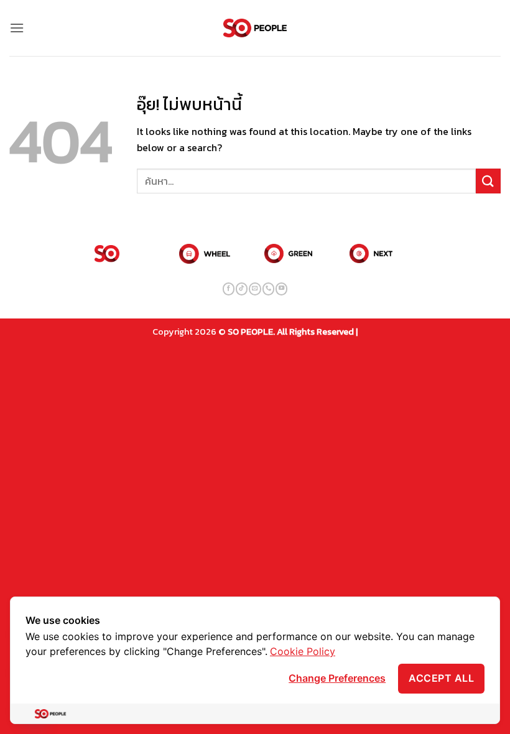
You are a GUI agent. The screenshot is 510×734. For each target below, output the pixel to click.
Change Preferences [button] (337, 678)
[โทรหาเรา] (268, 288)
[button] (16, 27)
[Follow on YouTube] (281, 288)
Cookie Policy (302, 651)
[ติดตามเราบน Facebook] (228, 288)
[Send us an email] (255, 288)
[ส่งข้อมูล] (488, 181)
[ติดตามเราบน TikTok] (242, 288)
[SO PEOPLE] (255, 28)
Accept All (441, 678)
